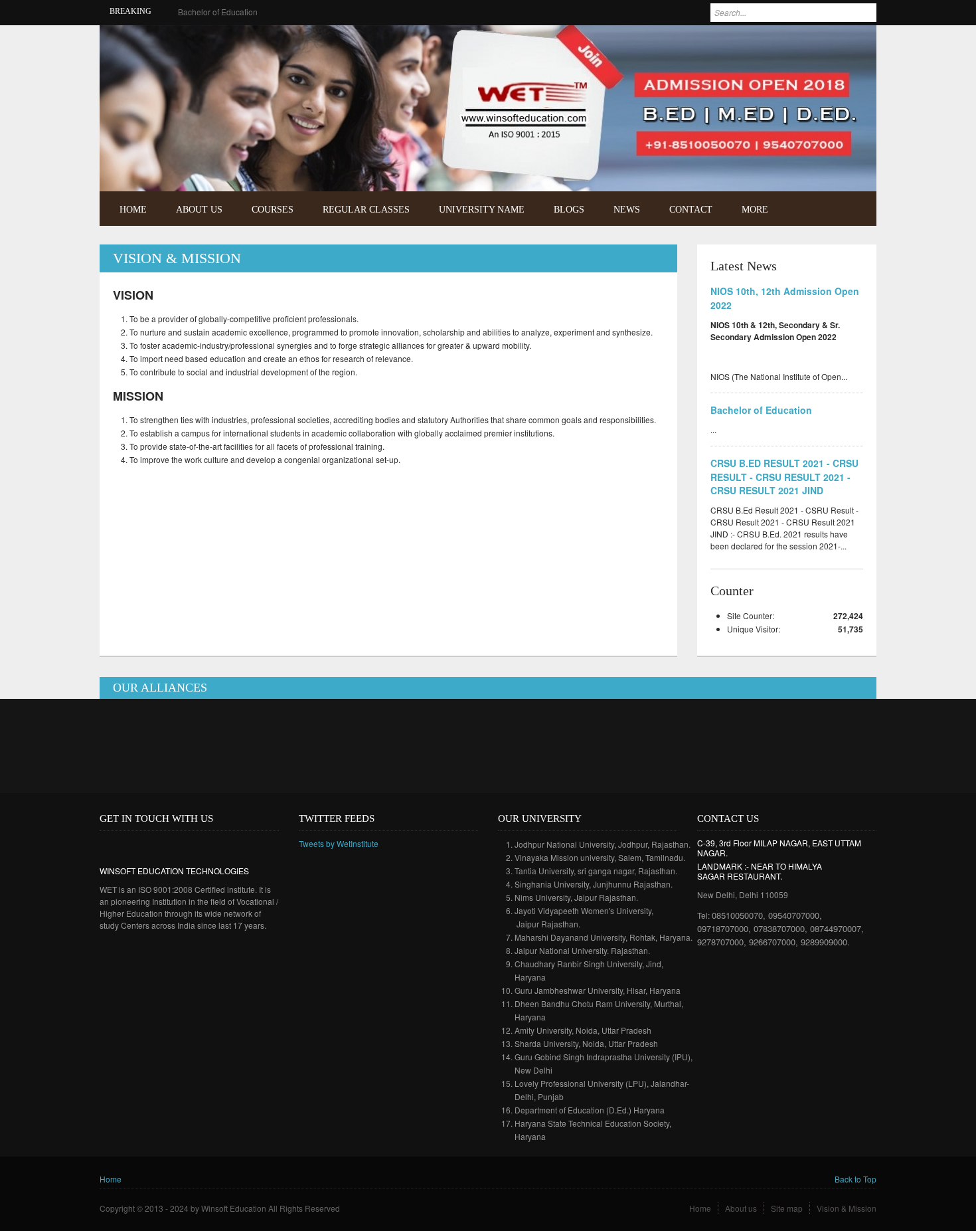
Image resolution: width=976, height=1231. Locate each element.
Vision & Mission (846, 1208)
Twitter (855, 44)
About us (741, 1208)
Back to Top (855, 1178)
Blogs (569, 210)
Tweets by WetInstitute (338, 843)
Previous (836, 161)
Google (148, 847)
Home (133, 210)
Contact (690, 210)
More (755, 210)
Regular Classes (366, 210)
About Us (199, 210)
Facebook (836, 44)
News (626, 210)
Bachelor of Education (218, 11)
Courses (272, 210)
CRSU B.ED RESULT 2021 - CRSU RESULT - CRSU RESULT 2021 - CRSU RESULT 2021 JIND (784, 477)
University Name (482, 210)
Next (854, 161)
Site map (787, 1208)
